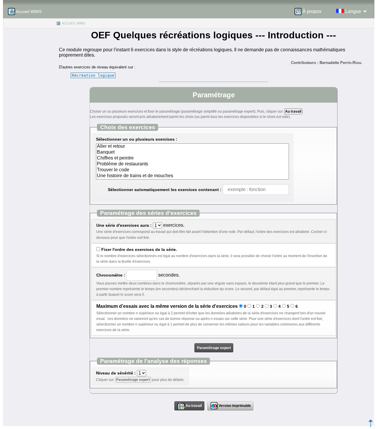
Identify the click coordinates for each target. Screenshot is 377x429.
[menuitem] (310, 11)
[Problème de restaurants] (192, 164)
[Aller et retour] (192, 146)
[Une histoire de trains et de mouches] (192, 176)
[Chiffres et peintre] (192, 158)
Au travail (293, 111)
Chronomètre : (110, 275)
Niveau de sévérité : (116, 373)
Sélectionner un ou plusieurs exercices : (136, 139)
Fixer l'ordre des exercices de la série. (139, 249)
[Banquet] (192, 152)
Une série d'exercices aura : (124, 225)
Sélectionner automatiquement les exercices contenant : (164, 189)
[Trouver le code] (192, 170)
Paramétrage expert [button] (214, 348)
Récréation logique (93, 75)
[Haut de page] (371, 425)
